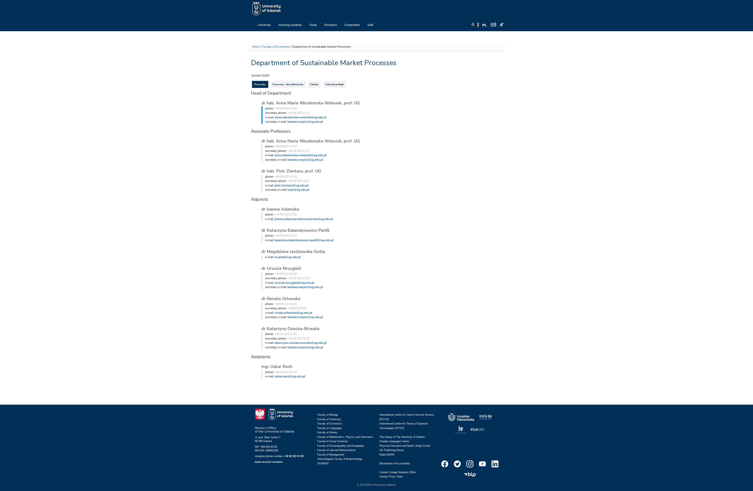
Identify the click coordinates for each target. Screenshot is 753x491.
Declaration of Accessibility (394, 463)
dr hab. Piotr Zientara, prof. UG (291, 171)
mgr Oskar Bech (276, 366)
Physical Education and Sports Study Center (404, 445)
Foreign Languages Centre (394, 441)
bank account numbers (269, 461)
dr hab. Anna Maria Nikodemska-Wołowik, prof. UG (310, 103)
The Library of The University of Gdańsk (402, 436)
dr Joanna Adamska (280, 209)
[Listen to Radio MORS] (493, 24)
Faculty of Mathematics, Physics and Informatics (345, 436)
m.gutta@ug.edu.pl (288, 257)
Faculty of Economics (276, 46)
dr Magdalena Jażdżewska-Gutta (293, 251)
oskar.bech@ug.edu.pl (290, 376)
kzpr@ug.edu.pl (298, 189)
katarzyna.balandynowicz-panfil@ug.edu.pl (304, 240)
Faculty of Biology (327, 414)
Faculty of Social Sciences (332, 441)
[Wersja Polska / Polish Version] (484, 25)
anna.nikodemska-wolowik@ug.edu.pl (300, 117)
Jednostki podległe (334, 84)
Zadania (314, 84)
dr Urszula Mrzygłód (281, 268)
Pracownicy (260, 84)
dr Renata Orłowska (280, 298)
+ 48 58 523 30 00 (293, 456)
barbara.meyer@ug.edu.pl (305, 121)
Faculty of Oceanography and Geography (340, 445)
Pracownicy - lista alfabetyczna (288, 84)
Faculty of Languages (329, 428)
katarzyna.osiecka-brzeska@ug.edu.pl (300, 342)
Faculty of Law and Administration (336, 450)
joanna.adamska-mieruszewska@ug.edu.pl (304, 219)
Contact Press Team (391, 476)
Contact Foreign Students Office (397, 472)
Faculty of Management (330, 454)
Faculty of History (327, 432)
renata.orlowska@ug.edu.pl (293, 312)
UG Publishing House (391, 450)
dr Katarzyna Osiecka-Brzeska (290, 328)
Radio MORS (386, 454)
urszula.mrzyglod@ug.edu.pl (294, 282)
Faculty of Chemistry (329, 419)
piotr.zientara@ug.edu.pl (291, 185)
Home (256, 46)
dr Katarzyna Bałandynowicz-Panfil (295, 230)
